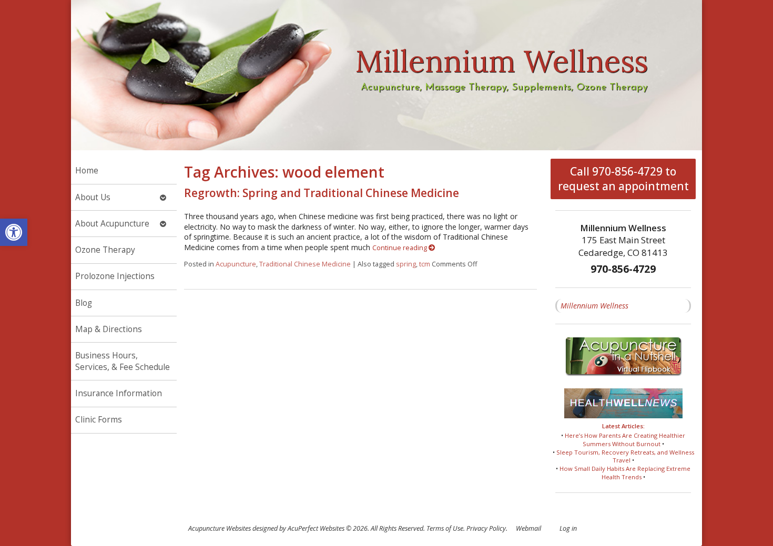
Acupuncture (236, 264)
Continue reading (400, 247)
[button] (13, 232)
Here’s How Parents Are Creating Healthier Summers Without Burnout (625, 439)
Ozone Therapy (105, 249)
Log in (568, 528)
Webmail (528, 528)
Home (86, 170)
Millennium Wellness (594, 306)
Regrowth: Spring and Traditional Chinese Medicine (321, 193)
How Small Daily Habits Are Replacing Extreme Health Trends (625, 473)
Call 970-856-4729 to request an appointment (623, 178)
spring (406, 264)
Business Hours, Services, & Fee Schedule (122, 361)
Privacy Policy (486, 528)
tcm (424, 264)
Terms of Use (444, 528)
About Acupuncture (112, 223)
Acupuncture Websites (219, 528)
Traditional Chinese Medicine (305, 264)
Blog (83, 302)
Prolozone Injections (115, 276)
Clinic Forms (98, 419)
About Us (92, 197)
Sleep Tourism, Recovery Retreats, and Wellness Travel (625, 456)
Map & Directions (108, 329)
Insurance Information (118, 393)
